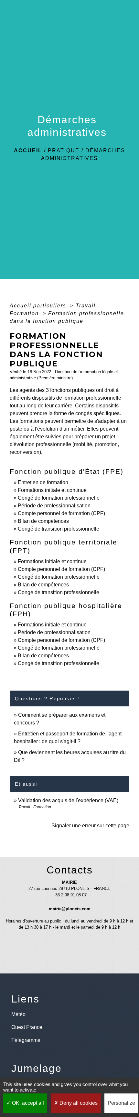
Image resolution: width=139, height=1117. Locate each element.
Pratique (64, 150)
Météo (18, 1014)
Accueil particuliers (39, 305)
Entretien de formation (43, 482)
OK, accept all (27, 1103)
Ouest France (26, 1027)
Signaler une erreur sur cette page (90, 825)
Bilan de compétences (43, 521)
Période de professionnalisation (54, 505)
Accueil (28, 150)
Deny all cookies (78, 1103)
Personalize (121, 1103)
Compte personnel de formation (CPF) (61, 513)
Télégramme (25, 1040)
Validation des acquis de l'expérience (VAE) (68, 800)
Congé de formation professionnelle (59, 498)
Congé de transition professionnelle (58, 529)
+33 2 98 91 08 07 (70, 895)
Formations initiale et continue (52, 490)
